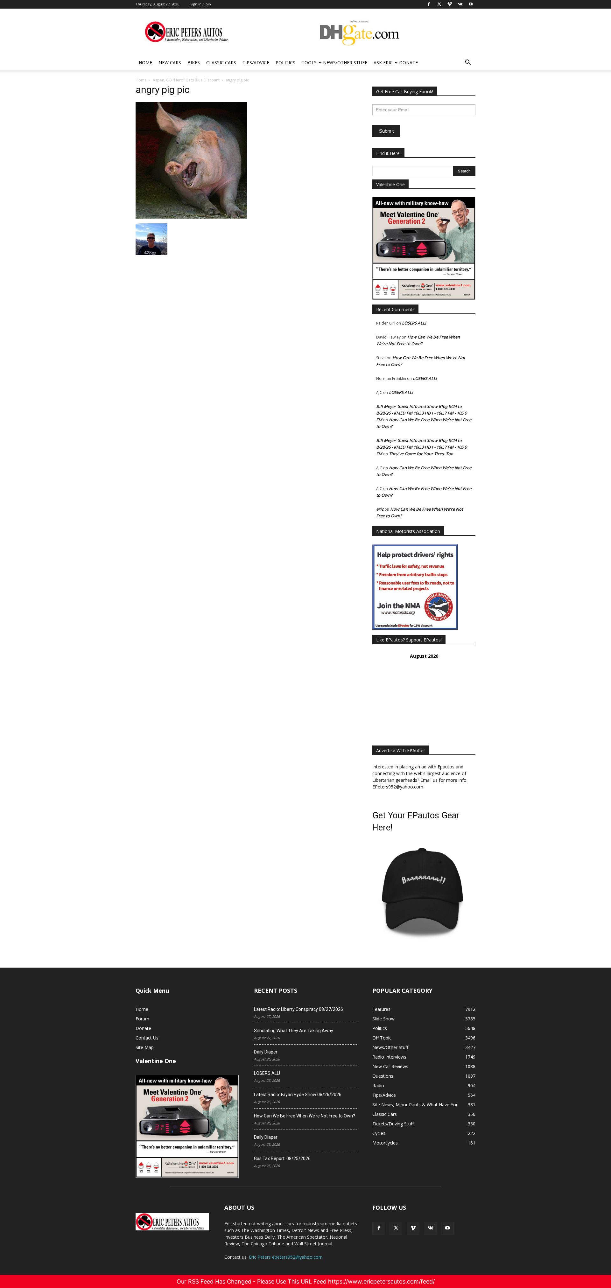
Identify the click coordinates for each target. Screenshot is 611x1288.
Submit (386, 131)
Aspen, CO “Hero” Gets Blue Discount (186, 80)
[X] (396, 1228)
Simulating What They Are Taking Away (293, 1030)
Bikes (193, 63)
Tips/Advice (255, 63)
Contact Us (147, 1038)
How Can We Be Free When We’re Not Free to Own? (304, 1115)
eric (379, 509)
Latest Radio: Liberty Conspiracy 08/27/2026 (298, 1009)
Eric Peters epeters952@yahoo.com (286, 1257)
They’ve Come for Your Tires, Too (421, 454)
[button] (467, 63)
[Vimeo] (413, 1228)
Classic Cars (221, 63)
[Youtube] (447, 1228)
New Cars (169, 63)
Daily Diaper (265, 1051)
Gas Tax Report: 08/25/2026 (282, 1158)
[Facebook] (378, 1228)
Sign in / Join (200, 4)
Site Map (145, 1047)
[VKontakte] (430, 1228)
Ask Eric (383, 63)
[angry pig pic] (191, 217)
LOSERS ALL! (414, 323)
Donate (408, 63)
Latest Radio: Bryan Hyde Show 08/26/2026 (297, 1094)
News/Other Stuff (345, 63)
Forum (142, 1019)
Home (145, 63)
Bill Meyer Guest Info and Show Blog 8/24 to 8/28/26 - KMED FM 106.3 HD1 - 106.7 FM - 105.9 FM (421, 413)
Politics (285, 63)
